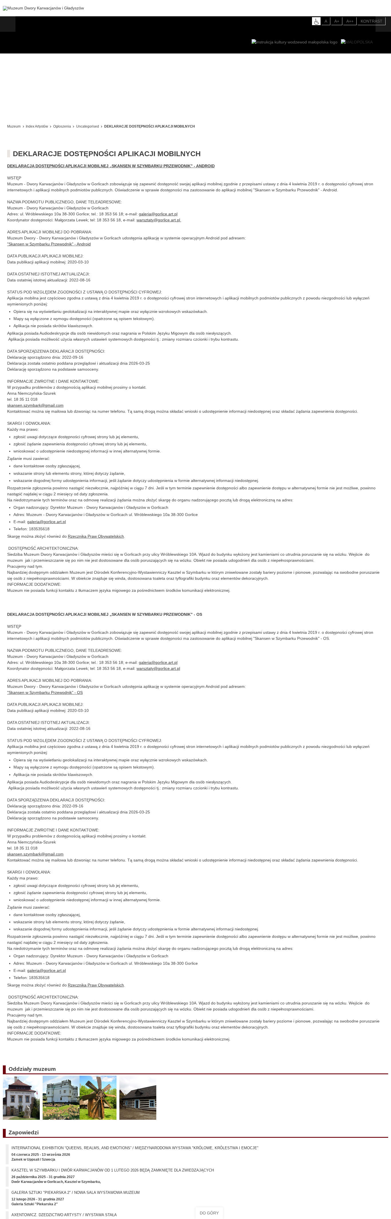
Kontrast (371, 21)
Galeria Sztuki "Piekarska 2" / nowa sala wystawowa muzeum (75, 1196)
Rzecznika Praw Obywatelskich (96, 536)
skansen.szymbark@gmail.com (35, 405)
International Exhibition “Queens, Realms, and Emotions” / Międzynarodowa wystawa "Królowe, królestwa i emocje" (134, 1152)
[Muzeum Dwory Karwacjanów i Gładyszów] (43, 8)
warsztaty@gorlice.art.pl (158, 220)
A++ (350, 21)
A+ (336, 21)
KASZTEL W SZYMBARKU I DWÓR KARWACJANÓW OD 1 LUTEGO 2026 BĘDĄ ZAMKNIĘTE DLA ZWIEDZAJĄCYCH (112, 1174)
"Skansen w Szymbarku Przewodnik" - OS (45, 692)
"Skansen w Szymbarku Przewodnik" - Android (49, 244)
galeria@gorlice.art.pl (158, 214)
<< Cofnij (17, 111)
